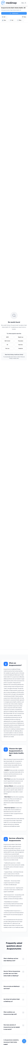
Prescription (20, 341)
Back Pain (21, 344)
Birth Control (7, 341)
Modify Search (15, 13)
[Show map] (24, 1041)
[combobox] (4, 20)
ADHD (7, 337)
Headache (20, 348)
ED (7, 344)
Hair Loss (7, 348)
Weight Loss (20, 337)
